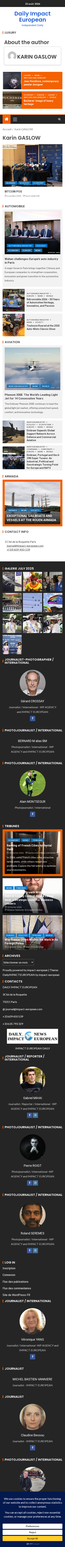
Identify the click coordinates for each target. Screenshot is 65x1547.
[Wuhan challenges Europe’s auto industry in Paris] (32, 233)
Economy (29, 95)
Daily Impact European (32, 17)
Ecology (24, 183)
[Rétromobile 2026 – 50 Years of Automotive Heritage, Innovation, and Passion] (14, 300)
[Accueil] (6, 119)
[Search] (59, 119)
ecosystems (45, 424)
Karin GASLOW (37, 56)
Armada (12, 510)
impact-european (37, 970)
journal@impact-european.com (25, 545)
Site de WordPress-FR (16, 1295)
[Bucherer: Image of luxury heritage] (12, 100)
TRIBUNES (37, 840)
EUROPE (41, 95)
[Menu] (14, 119)
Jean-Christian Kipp (35, 946)
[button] (14, 119)
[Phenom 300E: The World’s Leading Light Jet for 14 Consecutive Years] (32, 368)
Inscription (9, 1268)
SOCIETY (39, 322)
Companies (32, 449)
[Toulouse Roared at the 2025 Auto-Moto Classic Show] (14, 325)
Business (11, 183)
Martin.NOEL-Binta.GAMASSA (42, 853)
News (37, 75)
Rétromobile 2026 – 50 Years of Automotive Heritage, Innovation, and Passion (43, 302)
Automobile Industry (20, 246)
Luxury (27, 75)
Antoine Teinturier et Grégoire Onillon (25, 910)
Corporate (47, 449)
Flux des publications (15, 1281)
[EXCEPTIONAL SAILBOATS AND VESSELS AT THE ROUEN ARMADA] (32, 503)
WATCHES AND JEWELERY (35, 78)
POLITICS (23, 935)
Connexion (9, 1275)
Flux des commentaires (17, 1288)
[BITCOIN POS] (32, 165)
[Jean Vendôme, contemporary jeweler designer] (12, 80)
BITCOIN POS (13, 191)
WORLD (53, 97)
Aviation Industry (18, 386)
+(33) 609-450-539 (18, 549)
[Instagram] (35, 1115)
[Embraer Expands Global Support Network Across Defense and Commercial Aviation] (14, 432)
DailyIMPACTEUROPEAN (19, 974)
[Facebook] (32, 718)
